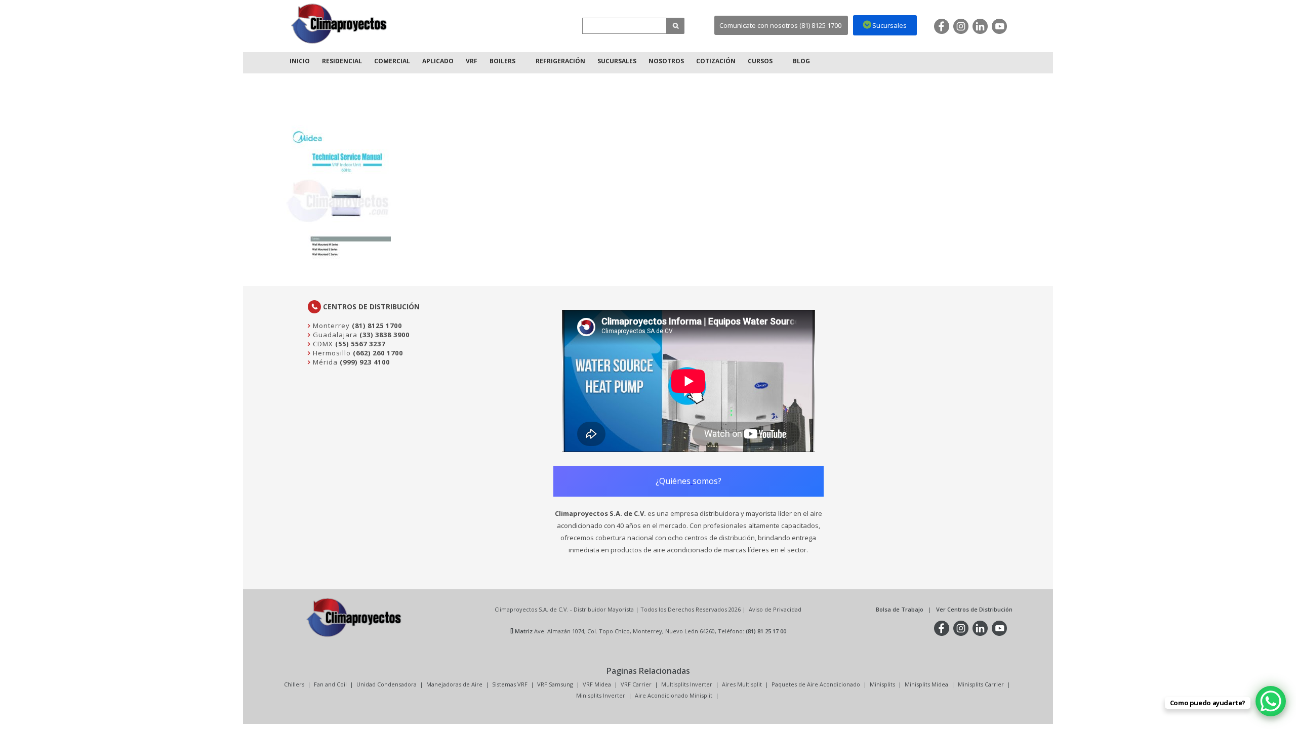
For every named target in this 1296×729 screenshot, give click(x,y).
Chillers (294, 684)
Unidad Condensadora (386, 684)
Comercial (392, 61)
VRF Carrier (636, 684)
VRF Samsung (555, 684)
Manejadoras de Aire (454, 684)
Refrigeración (560, 61)
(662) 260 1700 (378, 352)
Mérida (324, 362)
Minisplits (882, 684)
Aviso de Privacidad (775, 609)
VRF (471, 61)
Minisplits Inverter (600, 695)
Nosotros (666, 61)
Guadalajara (334, 334)
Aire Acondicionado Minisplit (673, 695)
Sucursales (616, 61)
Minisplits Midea (926, 684)
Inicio (300, 61)
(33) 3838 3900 (384, 334)
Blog (801, 61)
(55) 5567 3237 (360, 343)
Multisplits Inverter (686, 684)
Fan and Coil (330, 684)
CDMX (322, 343)
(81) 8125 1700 (377, 325)
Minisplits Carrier (981, 684)
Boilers (502, 61)
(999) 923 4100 (365, 362)
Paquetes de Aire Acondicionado (816, 684)
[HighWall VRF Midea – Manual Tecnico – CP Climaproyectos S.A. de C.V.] (339, 24)
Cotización (716, 61)
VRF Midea (597, 684)
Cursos (760, 61)
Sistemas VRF (510, 684)
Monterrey (330, 325)
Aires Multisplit (742, 684)
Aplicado (438, 61)
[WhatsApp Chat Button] (1271, 701)
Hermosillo (331, 352)
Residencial (342, 61)
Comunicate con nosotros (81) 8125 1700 (780, 25)
